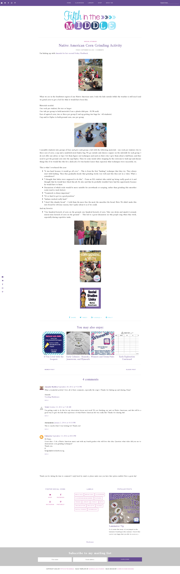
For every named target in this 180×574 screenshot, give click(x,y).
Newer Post (50, 369)
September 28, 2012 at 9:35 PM (70, 386)
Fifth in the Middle (67, 569)
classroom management (84, 498)
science (99, 505)
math (101, 502)
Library (91, 3)
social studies (90, 41)
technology (93, 509)
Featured (98, 498)
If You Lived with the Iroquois (53, 358)
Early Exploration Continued (127, 358)
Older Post (131, 369)
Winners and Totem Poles (102, 357)
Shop (100, 3)
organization (80, 505)
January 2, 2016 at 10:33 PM (65, 422)
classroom (100, 494)
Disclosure (90, 542)
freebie (78, 502)
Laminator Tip (116, 526)
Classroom (79, 3)
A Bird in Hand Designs (125, 569)
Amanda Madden (51, 386)
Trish (47, 407)
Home (69, 3)
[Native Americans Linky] (90, 308)
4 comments (100, 50)
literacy (94, 502)
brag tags (79, 494)
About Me (109, 3)
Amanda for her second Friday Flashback (72, 53)
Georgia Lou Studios (96, 569)
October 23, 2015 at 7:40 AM (60, 407)
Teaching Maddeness (52, 397)
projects (91, 505)
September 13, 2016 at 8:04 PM (64, 436)
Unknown (48, 436)
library (86, 502)
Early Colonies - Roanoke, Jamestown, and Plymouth (78, 358)
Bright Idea (89, 494)
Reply (47, 400)
